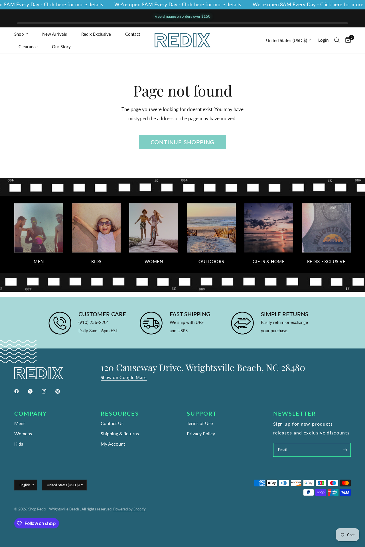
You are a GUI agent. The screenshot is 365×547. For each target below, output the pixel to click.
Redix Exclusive (96, 34)
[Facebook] (20, 391)
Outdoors (211, 261)
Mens (19, 423)
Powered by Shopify (129, 509)
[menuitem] (26, 34)
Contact (132, 34)
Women (154, 261)
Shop (19, 34)
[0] (346, 40)
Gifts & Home (269, 261)
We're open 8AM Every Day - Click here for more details (171, 4)
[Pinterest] (61, 391)
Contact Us (112, 423)
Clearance (28, 46)
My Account (113, 443)
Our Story (61, 46)
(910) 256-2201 (93, 322)
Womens (23, 433)
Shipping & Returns (120, 433)
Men (39, 261)
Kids (96, 261)
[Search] (336, 40)
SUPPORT (202, 413)
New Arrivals (54, 34)
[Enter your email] (345, 450)
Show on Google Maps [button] (124, 377)
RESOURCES (120, 413)
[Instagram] (48, 391)
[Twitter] (34, 391)
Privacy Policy (201, 433)
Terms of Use (200, 423)
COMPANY (30, 413)
